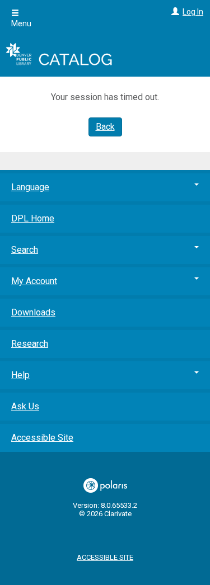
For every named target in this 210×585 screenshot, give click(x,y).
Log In (193, 11)
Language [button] (30, 187)
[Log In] (174, 11)
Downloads (33, 312)
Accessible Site (42, 437)
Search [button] (24, 249)
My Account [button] (34, 281)
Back (105, 126)
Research (29, 343)
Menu (21, 23)
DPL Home (32, 218)
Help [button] (20, 375)
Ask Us (25, 406)
